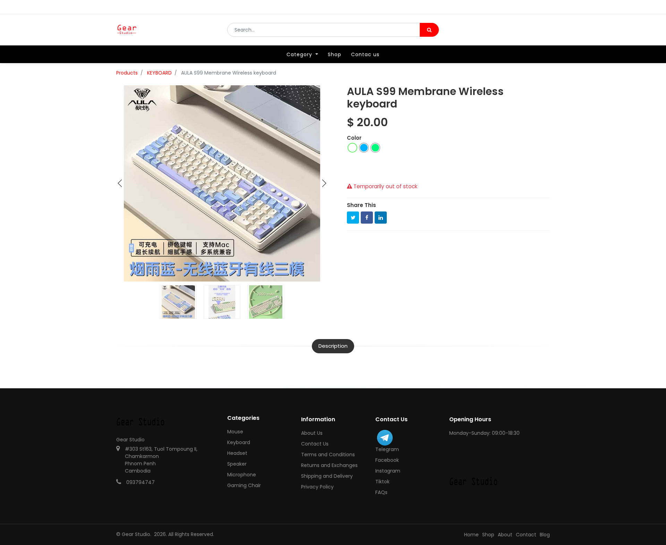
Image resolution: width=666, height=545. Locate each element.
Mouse (235, 431)
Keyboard (238, 442)
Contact (526, 534)
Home (471, 534)
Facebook (387, 460)
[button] (120, 183)
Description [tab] (333, 345)
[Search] (429, 30)
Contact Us (314, 443)
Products (127, 72)
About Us (312, 433)
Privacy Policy (317, 486)
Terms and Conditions (328, 454)
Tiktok (382, 481)
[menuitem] (334, 54)
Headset (237, 453)
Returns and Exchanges (329, 465)
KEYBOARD (159, 72)
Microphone (241, 474)
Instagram (387, 470)
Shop (488, 534)
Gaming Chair (244, 485)
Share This (361, 205)
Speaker (237, 463)
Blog (545, 534)
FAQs (381, 492)
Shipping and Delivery (327, 476)
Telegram (387, 449)
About (505, 534)
